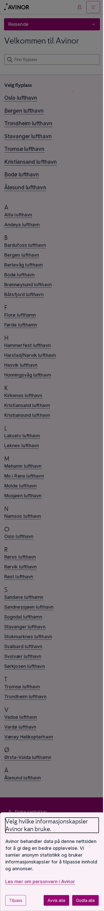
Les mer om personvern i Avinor (40, 881)
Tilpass (15, 900)
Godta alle (85, 900)
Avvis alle (56, 900)
